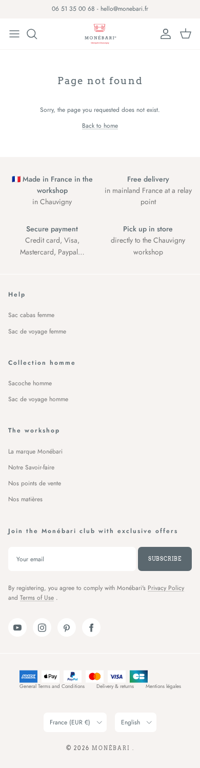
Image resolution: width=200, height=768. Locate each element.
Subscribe (165, 559)
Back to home (100, 125)
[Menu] (14, 34)
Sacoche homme (30, 383)
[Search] (37, 34)
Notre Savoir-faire (31, 467)
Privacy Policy (166, 588)
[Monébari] (100, 34)
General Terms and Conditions (52, 686)
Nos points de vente (34, 483)
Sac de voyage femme (37, 331)
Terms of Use (37, 597)
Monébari (112, 748)
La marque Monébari (35, 451)
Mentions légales (163, 686)
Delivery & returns (115, 686)
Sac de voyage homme (38, 399)
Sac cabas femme (31, 315)
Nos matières (25, 499)
